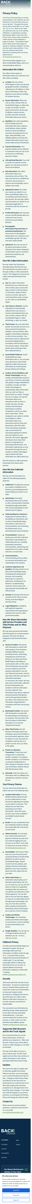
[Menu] (29, 2)
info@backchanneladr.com (12, 57)
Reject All (16, 1200)
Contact (18, 1144)
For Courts (3, 1148)
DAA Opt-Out (18, 885)
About (17, 1140)
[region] (16, 1188)
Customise (16, 1195)
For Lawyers (4, 1144)
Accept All (16, 1190)
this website (13, 938)
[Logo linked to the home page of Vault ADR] (6, 2)
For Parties (4, 1157)
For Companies (5, 1153)
